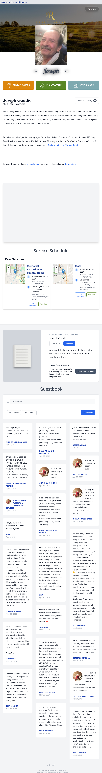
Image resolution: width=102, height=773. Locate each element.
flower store (70, 163)
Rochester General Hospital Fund (63, 145)
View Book (55, 343)
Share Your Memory (85, 371)
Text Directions (32, 304)
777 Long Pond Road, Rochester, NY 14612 (40, 296)
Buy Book (69, 343)
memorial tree (33, 163)
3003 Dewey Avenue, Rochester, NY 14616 (88, 287)
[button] (15, 271)
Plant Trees (44, 304)
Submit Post (88, 412)
